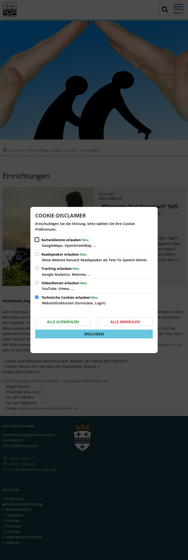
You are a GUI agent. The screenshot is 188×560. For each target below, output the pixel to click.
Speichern (94, 334)
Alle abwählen (125, 321)
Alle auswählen (63, 321)
